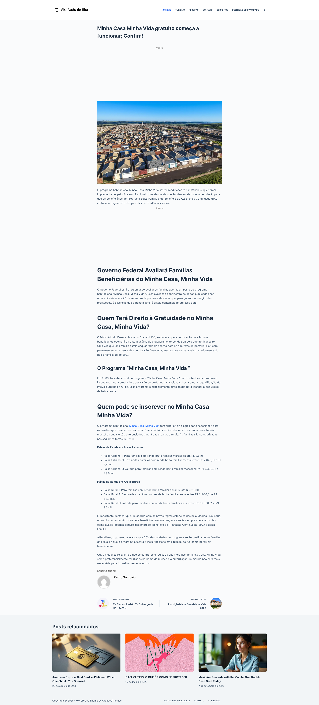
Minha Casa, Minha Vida (144, 425)
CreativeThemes (112, 700)
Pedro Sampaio (125, 577)
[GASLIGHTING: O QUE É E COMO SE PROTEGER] (159, 653)
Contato (208, 10)
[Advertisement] (159, 73)
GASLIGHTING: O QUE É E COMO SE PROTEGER (156, 677)
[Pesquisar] (265, 10)
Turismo (180, 10)
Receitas (194, 10)
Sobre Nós (222, 10)
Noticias (166, 10)
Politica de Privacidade (245, 10)
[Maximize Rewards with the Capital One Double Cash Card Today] (233, 653)
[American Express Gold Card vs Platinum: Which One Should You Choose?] (86, 653)
